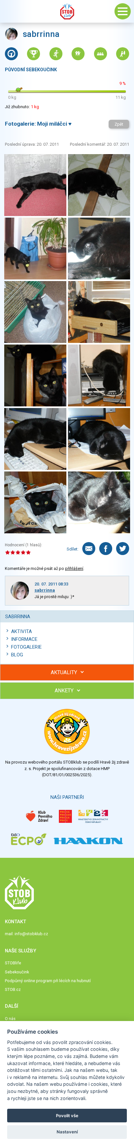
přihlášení (74, 568)
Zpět (118, 124)
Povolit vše (67, 1115)
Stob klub (67, 11)
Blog (17, 655)
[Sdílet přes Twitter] (122, 548)
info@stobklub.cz (31, 933)
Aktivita (21, 631)
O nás (10, 1018)
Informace (24, 639)
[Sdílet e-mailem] (88, 548)
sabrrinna (44, 590)
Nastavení (67, 1131)
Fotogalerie (26, 647)
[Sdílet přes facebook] (105, 548)
